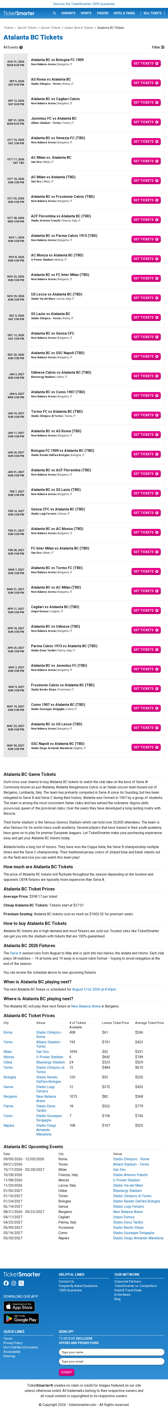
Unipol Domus (124, 1217)
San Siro (42, 1052)
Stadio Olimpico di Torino (132, 1196)
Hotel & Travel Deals (128, 1290)
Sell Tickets (153, 13)
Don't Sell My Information (21, 1347)
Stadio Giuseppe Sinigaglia (49, 1118)
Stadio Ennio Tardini (45, 1108)
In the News (122, 1294)
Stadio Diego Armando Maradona (46, 1129)
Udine (8, 1062)
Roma (8, 1032)
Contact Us (66, 1281)
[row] (84, 63)
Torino (8, 1042)
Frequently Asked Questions (78, 1286)
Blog (117, 1299)
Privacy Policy (13, 1343)
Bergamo (10, 1096)
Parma (8, 1106)
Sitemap (9, 1356)
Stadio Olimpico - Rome (131, 1159)
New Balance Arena (86, 1006)
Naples (9, 1125)
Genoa (8, 1087)
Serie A (15, 953)
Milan (8, 1052)
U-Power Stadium (49, 1057)
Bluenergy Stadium (50, 1062)
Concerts (68, 13)
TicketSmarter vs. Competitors (135, 1286)
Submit (66, 1372)
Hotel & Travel (124, 13)
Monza (9, 1057)
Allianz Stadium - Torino (131, 1164)
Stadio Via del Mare (128, 1185)
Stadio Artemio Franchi (130, 1175)
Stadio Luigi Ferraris (45, 1089)
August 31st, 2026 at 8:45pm (94, 989)
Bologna (10, 1077)
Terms (8, 1338)
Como (8, 1116)
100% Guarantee (70, 1290)
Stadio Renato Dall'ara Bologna (48, 1079)
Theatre (102, 13)
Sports (86, 13)
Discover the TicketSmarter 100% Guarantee (84, 4)
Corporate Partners (127, 1281)
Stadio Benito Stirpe (128, 1227)
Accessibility (12, 1351)
